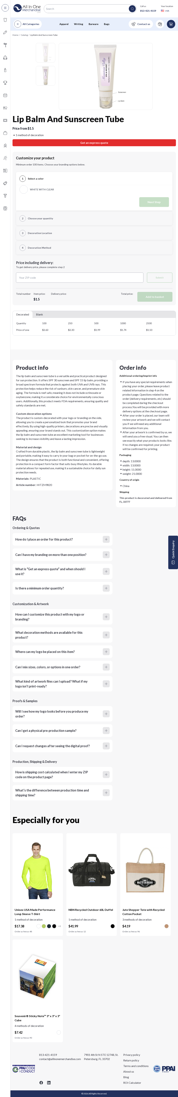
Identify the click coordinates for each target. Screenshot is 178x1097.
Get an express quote (94, 142)
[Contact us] (141, 24)
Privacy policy (131, 1054)
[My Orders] (160, 24)
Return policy (131, 1060)
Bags (107, 24)
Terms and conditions (136, 1066)
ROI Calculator (132, 1082)
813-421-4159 (148, 10)
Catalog (24, 35)
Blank (39, 314)
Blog (126, 1077)
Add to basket (155, 296)
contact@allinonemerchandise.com (60, 1059)
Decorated (22, 314)
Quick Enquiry (173, 549)
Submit (160, 277)
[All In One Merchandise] (27, 8)
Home (15, 35)
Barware (93, 24)
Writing (78, 24)
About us (128, 1071)
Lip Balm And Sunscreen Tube (44, 35)
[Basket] (171, 24)
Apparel (63, 24)
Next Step (154, 202)
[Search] (132, 8)
